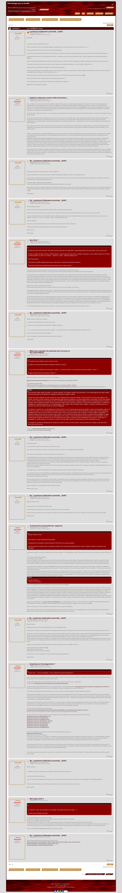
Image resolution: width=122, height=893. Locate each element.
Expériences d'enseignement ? (42, 664)
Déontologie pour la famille (18, 3)
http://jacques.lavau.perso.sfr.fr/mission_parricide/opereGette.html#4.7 (51, 683)
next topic (111, 23)
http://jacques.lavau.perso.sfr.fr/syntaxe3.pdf (37, 724)
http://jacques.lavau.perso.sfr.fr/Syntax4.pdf (37, 725)
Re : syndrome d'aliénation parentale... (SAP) (48, 161)
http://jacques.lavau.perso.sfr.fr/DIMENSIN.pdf (38, 727)
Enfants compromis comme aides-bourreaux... (49, 98)
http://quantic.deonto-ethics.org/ (34, 733)
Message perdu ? (37, 799)
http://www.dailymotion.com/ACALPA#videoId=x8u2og (40, 845)
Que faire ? (34, 240)
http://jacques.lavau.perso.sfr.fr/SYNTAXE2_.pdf (38, 722)
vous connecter (23, 7)
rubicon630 (17, 33)
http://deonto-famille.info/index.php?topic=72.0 (43, 428)
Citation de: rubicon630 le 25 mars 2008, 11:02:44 (40, 803)
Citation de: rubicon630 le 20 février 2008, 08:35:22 (41, 532)
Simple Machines (66, 884)
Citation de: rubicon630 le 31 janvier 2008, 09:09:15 (41, 358)
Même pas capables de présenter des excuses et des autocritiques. (50, 351)
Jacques (17, 99)
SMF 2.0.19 (54, 884)
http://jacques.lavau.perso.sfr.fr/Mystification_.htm (38, 716)
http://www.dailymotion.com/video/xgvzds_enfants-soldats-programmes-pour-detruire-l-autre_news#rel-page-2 (53, 842)
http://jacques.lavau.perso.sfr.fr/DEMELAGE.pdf (38, 719)
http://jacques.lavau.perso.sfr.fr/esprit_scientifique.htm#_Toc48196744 (92, 686)
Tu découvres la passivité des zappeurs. (46, 526)
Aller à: (83, 874)
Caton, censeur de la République (52, 601)
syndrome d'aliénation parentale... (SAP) (46, 32)
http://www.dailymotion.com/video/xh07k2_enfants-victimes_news (42, 843)
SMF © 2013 (59, 884)
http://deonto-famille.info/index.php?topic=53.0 (38, 380)
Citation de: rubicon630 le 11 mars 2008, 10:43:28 (40, 670)
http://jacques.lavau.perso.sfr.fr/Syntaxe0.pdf (37, 717)
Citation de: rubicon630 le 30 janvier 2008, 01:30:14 (41, 246)
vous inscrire (32, 7)
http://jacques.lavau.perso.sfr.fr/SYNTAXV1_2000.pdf (39, 721)
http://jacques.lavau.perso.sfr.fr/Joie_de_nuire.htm (64, 386)
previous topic (106, 23)
